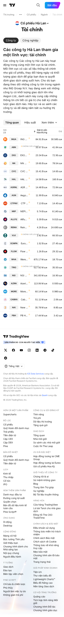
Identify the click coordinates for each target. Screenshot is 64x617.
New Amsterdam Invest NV (24, 307)
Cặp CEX (8, 438)
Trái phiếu (8, 431)
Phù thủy (8, 587)
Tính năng (38, 414)
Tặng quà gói (40, 425)
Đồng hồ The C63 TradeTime (42, 516)
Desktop (7, 525)
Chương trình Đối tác (44, 606)
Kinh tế (7, 473)
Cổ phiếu (8, 424)
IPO (5, 484)
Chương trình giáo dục (45, 610)
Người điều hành (12, 556)
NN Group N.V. (24, 163)
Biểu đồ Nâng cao (43, 582)
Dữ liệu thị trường (42, 421)
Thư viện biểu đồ (42, 575)
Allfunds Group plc (24, 219)
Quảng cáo (39, 596)
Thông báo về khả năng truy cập (46, 546)
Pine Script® (9, 511)
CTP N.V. (24, 203)
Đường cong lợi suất (14, 498)
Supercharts (9, 414)
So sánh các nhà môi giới (46, 442)
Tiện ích (37, 572)
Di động (7, 522)
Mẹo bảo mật (40, 551)
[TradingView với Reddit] (5, 358)
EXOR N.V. (24, 155)
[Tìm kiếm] (38, 5)
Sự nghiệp (38, 490)
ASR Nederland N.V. (24, 187)
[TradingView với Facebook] (13, 350)
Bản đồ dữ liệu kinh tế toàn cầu (15, 507)
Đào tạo (7, 570)
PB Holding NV (24, 315)
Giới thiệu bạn (10, 542)
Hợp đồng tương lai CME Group (46, 458)
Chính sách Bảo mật (44, 538)
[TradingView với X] (5, 350)
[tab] (11, 40)
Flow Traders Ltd (24, 251)
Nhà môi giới (40, 438)
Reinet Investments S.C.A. (24, 227)
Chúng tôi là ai (41, 476)
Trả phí (37, 418)
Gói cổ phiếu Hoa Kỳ (44, 466)
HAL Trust (24, 179)
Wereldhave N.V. (24, 259)
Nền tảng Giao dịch (43, 586)
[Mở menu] (4, 5)
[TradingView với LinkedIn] (37, 350)
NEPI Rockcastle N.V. (24, 211)
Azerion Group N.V (24, 283)
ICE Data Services (35, 373)
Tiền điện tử (9, 435)
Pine (5, 446)
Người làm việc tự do (14, 591)
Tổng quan (39, 435)
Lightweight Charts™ (44, 579)
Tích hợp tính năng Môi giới (45, 601)
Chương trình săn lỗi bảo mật (46, 557)
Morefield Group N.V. (24, 291)
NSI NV (24, 275)
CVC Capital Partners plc (24, 171)
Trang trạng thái (42, 561)
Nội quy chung (11, 553)
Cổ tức (7, 480)
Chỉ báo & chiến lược (14, 584)
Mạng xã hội (9, 535)
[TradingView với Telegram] (45, 350)
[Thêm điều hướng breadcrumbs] (20, 14)
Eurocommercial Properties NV (24, 243)
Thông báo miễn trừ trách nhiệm (47, 533)
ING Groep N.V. (24, 139)
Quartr (45, 395)
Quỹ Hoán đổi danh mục (16, 428)
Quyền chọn (9, 501)
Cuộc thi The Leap (43, 446)
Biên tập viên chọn (13, 574)
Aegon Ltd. (24, 195)
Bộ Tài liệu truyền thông (46, 494)
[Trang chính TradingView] (12, 5)
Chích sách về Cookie (44, 541)
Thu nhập (8, 477)
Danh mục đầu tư (12, 494)
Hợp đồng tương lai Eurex (47, 462)
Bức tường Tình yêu (13, 539)
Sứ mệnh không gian (44, 480)
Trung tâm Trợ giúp (43, 487)
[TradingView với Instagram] (29, 350)
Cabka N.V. (24, 299)
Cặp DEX (8, 442)
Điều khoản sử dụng (44, 527)
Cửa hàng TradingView (45, 504)
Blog (35, 483)
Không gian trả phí (13, 594)
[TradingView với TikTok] (53, 350)
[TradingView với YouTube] (21, 350)
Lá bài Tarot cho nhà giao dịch (47, 510)
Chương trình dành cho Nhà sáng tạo (15, 548)
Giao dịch (8, 566)
